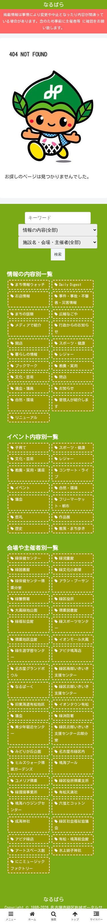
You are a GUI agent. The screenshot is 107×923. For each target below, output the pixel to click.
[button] (96, 756)
